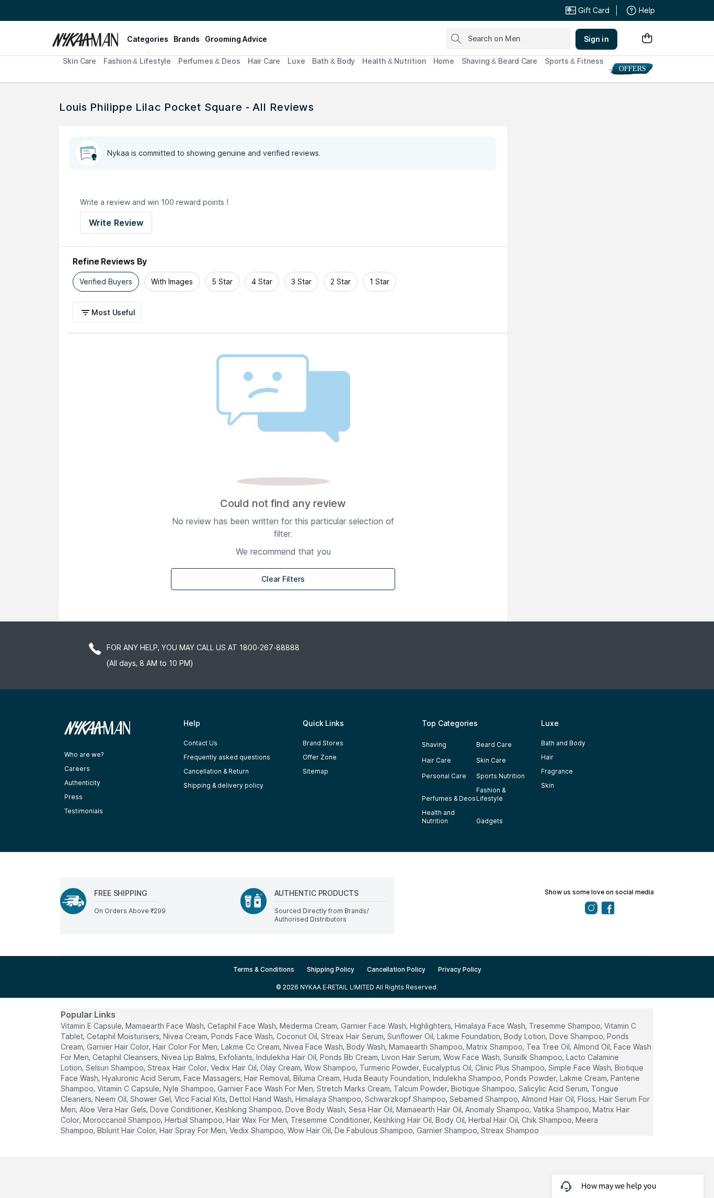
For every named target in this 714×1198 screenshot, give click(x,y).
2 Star (340, 281)
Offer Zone (320, 757)
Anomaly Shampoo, (498, 1109)
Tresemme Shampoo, (565, 1025)
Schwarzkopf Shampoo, (406, 1099)
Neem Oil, (111, 1099)
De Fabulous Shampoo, (374, 1130)
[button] (108, 312)
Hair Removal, (267, 1078)
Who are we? (83, 754)
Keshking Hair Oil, (403, 1119)
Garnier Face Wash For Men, (266, 1088)
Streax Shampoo (510, 1130)
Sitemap (315, 771)
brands (187, 38)
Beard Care (494, 744)
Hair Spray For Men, (193, 1130)
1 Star (379, 281)
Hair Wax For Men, (257, 1119)
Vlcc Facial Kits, (201, 1099)
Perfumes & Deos (209, 60)
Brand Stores (323, 743)
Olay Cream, (281, 1067)
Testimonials (83, 811)
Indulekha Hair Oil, (287, 1057)
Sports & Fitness (574, 60)
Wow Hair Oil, (309, 1130)
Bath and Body (563, 743)
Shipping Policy (330, 969)
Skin (547, 785)
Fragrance (557, 771)
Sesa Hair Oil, (371, 1109)
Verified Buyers (105, 281)
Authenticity (82, 783)
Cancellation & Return (216, 771)
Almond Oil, (592, 1046)
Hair (547, 757)
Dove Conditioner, (181, 1109)
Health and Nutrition (438, 817)
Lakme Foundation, (469, 1036)
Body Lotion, (525, 1036)
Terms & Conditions (263, 969)
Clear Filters (283, 578)
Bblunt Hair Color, (127, 1130)
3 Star (301, 281)
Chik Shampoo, (547, 1119)
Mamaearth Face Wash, (165, 1025)
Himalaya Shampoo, (329, 1099)
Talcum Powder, (421, 1088)
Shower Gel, (151, 1099)
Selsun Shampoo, (115, 1067)
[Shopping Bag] (647, 39)
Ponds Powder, (531, 1078)
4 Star (261, 281)
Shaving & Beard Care (499, 60)
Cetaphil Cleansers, (126, 1057)
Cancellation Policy (396, 969)
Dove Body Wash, (316, 1109)
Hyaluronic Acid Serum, (141, 1078)
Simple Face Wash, (580, 1067)
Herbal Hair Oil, (494, 1119)
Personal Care (444, 776)
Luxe (296, 60)
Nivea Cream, (186, 1036)
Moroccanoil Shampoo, (123, 1119)
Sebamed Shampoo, (485, 1099)
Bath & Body (333, 60)
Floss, (587, 1099)
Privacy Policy (459, 969)
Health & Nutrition (393, 60)
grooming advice (236, 38)
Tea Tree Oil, (548, 1046)
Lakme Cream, (584, 1078)
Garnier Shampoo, (448, 1130)
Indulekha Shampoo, (468, 1078)
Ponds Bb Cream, (349, 1057)
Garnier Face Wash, (374, 1025)
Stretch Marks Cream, (354, 1088)
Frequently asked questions (226, 757)
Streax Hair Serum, (353, 1036)
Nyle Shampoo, (189, 1088)
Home (444, 60)
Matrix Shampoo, (495, 1046)
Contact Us (200, 743)
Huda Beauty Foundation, (387, 1078)
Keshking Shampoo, (249, 1109)
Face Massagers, (212, 1078)
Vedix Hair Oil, (234, 1067)
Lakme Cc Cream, (251, 1046)
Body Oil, (450, 1119)
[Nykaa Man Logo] (88, 36)
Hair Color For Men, (186, 1046)
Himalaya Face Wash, (491, 1025)
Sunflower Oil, (411, 1036)
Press (73, 797)
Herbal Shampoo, (194, 1119)
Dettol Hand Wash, (261, 1099)
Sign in (596, 38)
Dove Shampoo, (577, 1036)
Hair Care (264, 60)
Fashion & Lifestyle (137, 60)
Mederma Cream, (309, 1025)
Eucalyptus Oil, (448, 1067)
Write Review (116, 222)
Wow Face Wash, (472, 1057)
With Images (172, 281)
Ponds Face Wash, (242, 1036)
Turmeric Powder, (390, 1067)
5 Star (222, 281)
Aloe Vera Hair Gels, (113, 1109)
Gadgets (489, 821)
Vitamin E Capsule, (92, 1025)
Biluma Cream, (317, 1078)
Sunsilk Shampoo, (533, 1057)
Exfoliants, (236, 1057)
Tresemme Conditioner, (331, 1119)
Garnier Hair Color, (119, 1046)
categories (147, 38)
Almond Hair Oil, (548, 1099)
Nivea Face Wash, (313, 1046)
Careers (77, 769)
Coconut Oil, (298, 1036)
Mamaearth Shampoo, (426, 1046)
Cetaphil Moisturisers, (124, 1036)
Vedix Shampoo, (257, 1130)
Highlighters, (431, 1025)
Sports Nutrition (500, 776)
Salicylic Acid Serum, (554, 1088)
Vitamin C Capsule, (129, 1088)
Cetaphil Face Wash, (243, 1025)
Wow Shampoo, (331, 1067)
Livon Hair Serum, (411, 1057)
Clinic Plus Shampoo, (510, 1067)
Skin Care (79, 60)
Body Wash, (367, 1046)
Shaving (434, 744)
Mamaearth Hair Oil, (429, 1109)
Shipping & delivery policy (223, 785)
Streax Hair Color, (178, 1067)
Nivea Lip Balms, (189, 1057)
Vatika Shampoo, (562, 1109)
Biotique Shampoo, (483, 1088)
